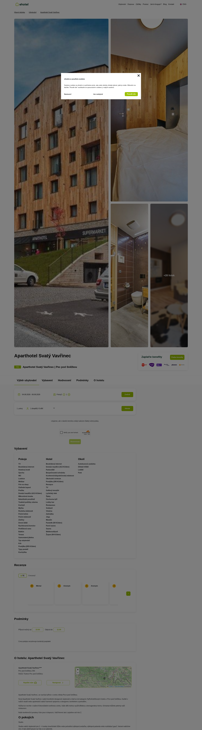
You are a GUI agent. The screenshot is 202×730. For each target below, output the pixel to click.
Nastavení (67, 94)
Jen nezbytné (98, 94)
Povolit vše (131, 94)
